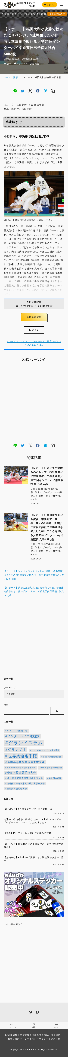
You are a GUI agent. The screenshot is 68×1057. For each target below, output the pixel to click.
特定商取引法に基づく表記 (34, 1035)
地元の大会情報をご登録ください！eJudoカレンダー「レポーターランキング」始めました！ (32, 821)
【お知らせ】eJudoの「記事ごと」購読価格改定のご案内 (34, 859)
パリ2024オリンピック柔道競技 (45, 750)
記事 (9, 64)
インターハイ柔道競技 (28, 64)
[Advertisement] (34, 402)
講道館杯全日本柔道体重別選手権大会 (26, 783)
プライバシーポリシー (36, 1039)
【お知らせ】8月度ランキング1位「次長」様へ (29, 809)
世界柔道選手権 (22, 756)
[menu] (61, 4)
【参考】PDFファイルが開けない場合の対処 (27, 833)
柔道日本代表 (55, 778)
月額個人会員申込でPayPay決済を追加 (23, 14)
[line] (15, 91)
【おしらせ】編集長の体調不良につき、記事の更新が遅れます (34, 845)
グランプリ (17, 750)
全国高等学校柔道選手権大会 (26, 762)
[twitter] (22, 91)
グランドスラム (26, 742)
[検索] (57, 711)
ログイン (51, 5)
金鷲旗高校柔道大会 (17, 788)
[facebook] (38, 91)
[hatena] (45, 91)
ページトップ (11, 1027)
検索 (6, 705)
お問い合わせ (15, 1039)
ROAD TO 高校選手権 (17, 731)
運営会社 (55, 1039)
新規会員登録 (34, 317)
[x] (30, 91)
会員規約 (56, 1035)
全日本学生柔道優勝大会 (51, 768)
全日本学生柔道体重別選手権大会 (21, 768)
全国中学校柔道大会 (52, 757)
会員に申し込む (57, 14)
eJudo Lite (11, 1035)
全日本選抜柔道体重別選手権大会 (25, 778)
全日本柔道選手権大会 (21, 772)
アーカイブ (10, 687)
